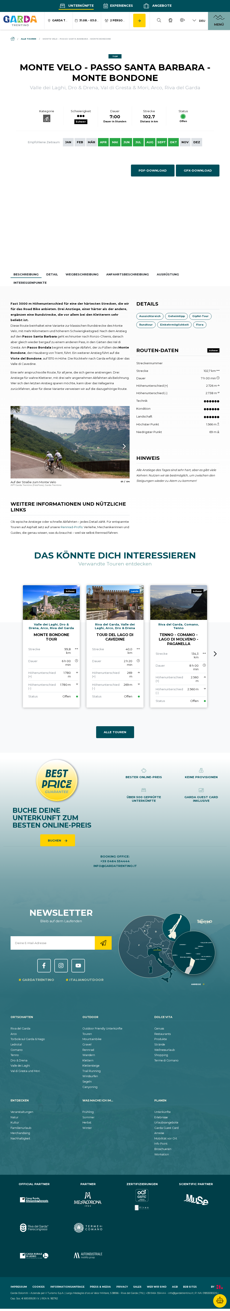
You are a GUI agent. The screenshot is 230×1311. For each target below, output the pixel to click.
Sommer (88, 1117)
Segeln (87, 1081)
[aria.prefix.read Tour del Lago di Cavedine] (114, 646)
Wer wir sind (156, 1286)
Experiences (121, 6)
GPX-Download (198, 170)
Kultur (15, 1122)
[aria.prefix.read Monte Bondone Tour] (51, 646)
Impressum (19, 1286)
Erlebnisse (161, 1117)
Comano (17, 1050)
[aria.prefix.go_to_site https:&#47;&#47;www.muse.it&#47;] (195, 1200)
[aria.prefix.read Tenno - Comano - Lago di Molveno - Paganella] (178, 646)
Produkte (160, 1039)
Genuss (159, 1028)
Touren (87, 1034)
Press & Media (100, 1286)
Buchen (55, 840)
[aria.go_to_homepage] (20, 20)
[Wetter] (182, 21)
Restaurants (162, 1034)
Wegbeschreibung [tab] (82, 274)
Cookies (38, 1286)
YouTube (78, 965)
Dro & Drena (19, 1060)
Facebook (44, 965)
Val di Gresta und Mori (25, 1071)
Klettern (87, 1060)
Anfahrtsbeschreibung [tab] (127, 274)
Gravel (86, 1044)
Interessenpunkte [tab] (30, 282)
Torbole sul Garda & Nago (28, 1039)
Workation (161, 1154)
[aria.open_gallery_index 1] (70, 442)
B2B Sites (190, 1286)
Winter (87, 1128)
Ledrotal (16, 1044)
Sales (137, 1286)
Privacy (122, 1286)
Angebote (161, 6)
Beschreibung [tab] (26, 274)
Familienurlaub (21, 1128)
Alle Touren (115, 732)
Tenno (15, 1055)
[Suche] (159, 21)
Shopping (161, 1055)
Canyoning (89, 1087)
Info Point (161, 1143)
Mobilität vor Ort (165, 1138)
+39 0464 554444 (115, 861)
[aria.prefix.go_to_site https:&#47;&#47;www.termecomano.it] (88, 1228)
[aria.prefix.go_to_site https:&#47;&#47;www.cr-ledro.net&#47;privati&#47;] (34, 1256)
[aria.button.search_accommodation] (139, 20)
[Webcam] (170, 21)
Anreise (159, 1133)
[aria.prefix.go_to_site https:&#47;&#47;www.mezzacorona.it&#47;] (88, 1200)
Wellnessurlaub (164, 1050)
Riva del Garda (20, 1028)
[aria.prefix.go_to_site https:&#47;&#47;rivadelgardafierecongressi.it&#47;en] (34, 1228)
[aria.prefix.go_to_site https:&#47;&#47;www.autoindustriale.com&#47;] (88, 1256)
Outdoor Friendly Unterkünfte (102, 1028)
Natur (14, 1117)
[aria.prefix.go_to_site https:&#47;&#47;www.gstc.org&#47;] (142, 1200)
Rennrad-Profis (71, 527)
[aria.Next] (118, 446)
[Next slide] (215, 654)
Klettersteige (91, 1065)
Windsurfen (90, 1076)
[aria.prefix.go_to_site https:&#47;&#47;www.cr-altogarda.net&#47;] (34, 1200)
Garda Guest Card (166, 1128)
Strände (159, 1044)
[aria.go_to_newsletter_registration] (103, 943)
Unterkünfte (80, 6)
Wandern (88, 1055)
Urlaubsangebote (166, 1122)
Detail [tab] (52, 274)
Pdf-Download (153, 170)
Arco (14, 1034)
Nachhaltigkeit (20, 1138)
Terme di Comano (166, 1060)
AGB (175, 1286)
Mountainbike (92, 1039)
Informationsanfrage (67, 1286)
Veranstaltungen (22, 1112)
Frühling (88, 1112)
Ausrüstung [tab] (168, 274)
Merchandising (20, 1133)
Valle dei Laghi (20, 1065)
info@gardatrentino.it (115, 866)
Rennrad (88, 1050)
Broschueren (162, 1149)
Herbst (86, 1122)
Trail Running (91, 1071)
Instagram (61, 965)
